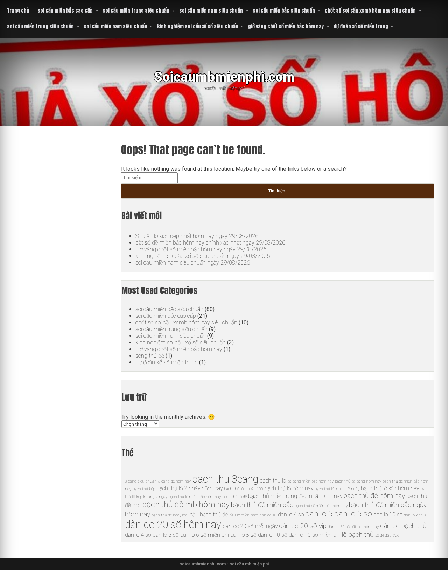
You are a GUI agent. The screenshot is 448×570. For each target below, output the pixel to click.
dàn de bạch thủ (403, 526)
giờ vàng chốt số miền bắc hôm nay (286, 26)
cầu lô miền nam (244, 515)
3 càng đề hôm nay (174, 481)
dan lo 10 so (387, 514)
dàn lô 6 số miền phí (204, 535)
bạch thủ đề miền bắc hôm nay (321, 506)
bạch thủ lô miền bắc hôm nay (195, 496)
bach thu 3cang (225, 479)
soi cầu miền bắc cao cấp (65, 10)
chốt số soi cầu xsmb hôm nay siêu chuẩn (370, 10)
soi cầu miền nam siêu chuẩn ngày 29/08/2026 (192, 262)
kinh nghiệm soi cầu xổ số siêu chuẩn (197, 26)
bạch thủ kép (144, 489)
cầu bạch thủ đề (209, 514)
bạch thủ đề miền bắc (262, 505)
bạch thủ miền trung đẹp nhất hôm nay (295, 496)
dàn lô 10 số (272, 535)
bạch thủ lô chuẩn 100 (243, 489)
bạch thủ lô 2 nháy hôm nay (189, 488)
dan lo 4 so (291, 514)
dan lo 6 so (353, 514)
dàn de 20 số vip (303, 526)
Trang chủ (18, 10)
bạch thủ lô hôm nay (289, 488)
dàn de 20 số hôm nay (173, 524)
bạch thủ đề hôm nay (374, 496)
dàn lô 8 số (243, 535)
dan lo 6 (319, 514)
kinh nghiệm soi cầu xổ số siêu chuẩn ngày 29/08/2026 (202, 256)
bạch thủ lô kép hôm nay (390, 488)
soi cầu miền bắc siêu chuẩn (284, 10)
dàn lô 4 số (138, 535)
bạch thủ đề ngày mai (170, 515)
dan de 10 (268, 515)
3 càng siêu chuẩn (141, 481)
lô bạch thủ (358, 534)
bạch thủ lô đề (234, 496)
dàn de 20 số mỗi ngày (250, 526)
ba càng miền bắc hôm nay (310, 481)
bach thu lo (273, 480)
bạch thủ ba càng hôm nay (358, 481)
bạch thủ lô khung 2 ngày (337, 489)
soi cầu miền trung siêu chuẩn (136, 10)
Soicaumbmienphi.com (224, 77)
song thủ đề (149, 355)
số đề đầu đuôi (387, 535)
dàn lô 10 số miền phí (315, 535)
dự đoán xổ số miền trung (361, 26)
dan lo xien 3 (415, 515)
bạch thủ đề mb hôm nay (186, 504)
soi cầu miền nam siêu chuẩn (211, 10)
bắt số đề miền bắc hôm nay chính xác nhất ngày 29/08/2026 (210, 242)
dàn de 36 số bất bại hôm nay (353, 527)
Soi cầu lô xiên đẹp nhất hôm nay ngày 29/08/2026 (196, 236)
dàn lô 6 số (166, 535)
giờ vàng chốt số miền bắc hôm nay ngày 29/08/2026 (200, 249)
